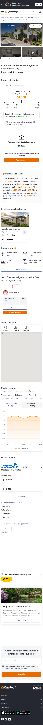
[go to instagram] (2, 719)
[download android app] (23, 713)
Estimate (10, 17)
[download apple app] (8, 713)
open (38, 4)
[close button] (2, 4)
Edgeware (4, 20)
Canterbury (19, 17)
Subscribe (21, 674)
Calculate (21, 497)
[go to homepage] (12, 11)
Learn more (21, 620)
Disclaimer (4, 532)
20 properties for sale (16, 193)
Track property (35, 26)
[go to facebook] (6, 719)
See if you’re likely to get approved (15, 524)
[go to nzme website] (37, 687)
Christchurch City (31, 17)
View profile (15, 308)
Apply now (6, 529)
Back (2, 17)
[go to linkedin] (9, 719)
